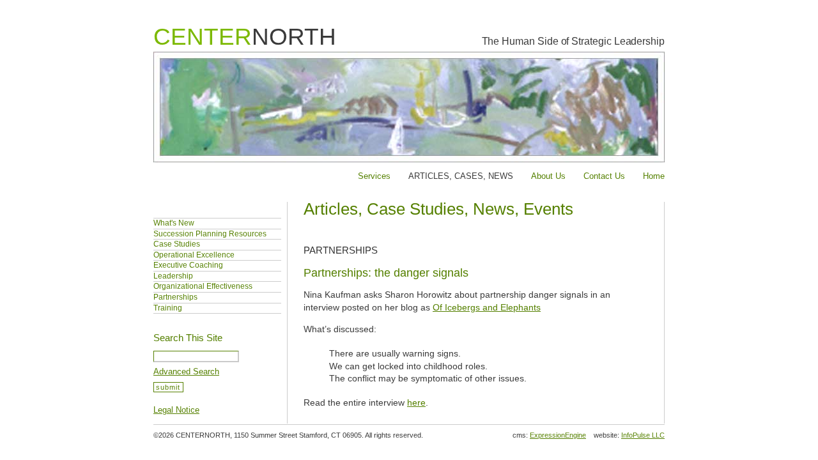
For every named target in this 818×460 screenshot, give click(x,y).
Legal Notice (176, 410)
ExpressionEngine (558, 435)
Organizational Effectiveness (202, 286)
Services (374, 176)
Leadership (173, 276)
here (416, 402)
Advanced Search (186, 371)
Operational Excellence (194, 254)
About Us (548, 176)
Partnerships (175, 297)
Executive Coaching (188, 265)
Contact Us (604, 176)
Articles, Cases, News (460, 176)
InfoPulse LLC (643, 435)
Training (167, 307)
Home (654, 176)
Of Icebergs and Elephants (487, 307)
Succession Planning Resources (209, 233)
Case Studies (176, 244)
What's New (173, 222)
